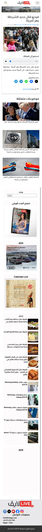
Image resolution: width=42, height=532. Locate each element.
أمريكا (29, 89)
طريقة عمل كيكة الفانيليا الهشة (15, 332)
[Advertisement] (21, 473)
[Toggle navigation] (37, 3)
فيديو (25, 89)
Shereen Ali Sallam (32, 24)
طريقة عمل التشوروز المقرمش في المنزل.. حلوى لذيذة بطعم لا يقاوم (15, 372)
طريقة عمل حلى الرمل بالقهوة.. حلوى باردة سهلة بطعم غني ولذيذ (15, 359)
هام (17, 24)
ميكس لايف (21, 24)
